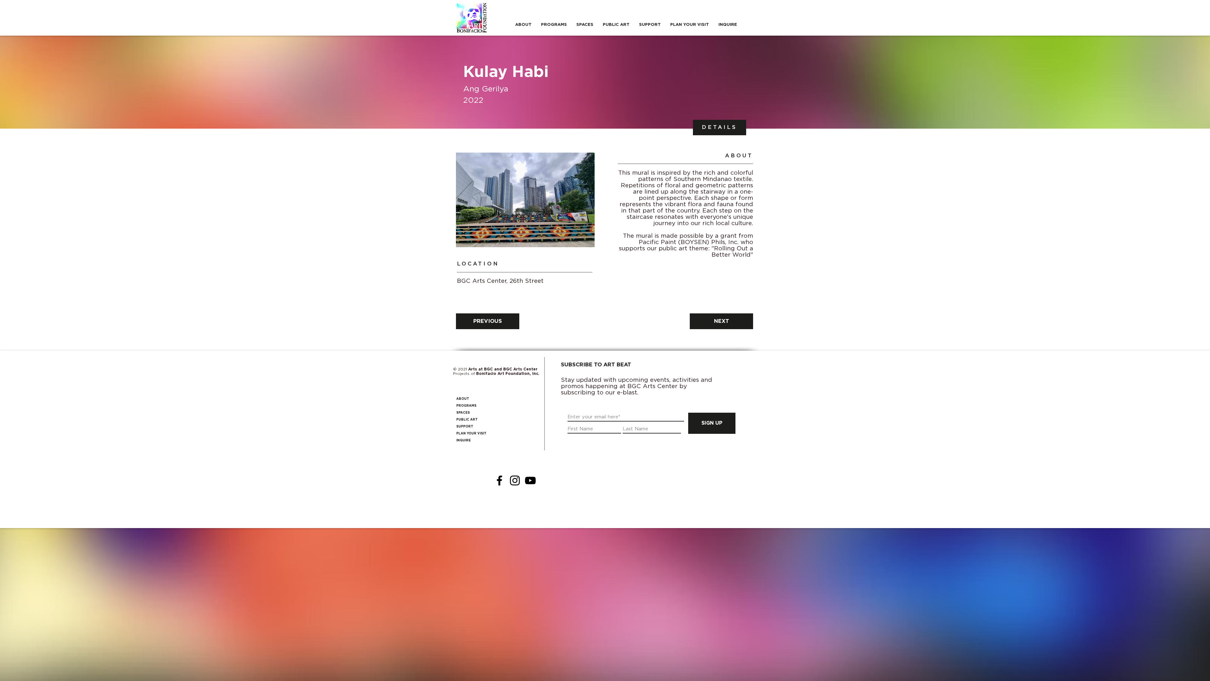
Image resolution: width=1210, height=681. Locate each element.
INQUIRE (463, 440)
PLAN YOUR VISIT (471, 433)
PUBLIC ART (467, 419)
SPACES (463, 412)
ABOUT (462, 398)
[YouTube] (530, 480)
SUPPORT (464, 426)
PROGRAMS (466, 405)
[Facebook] (499, 480)
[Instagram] (514, 480)
